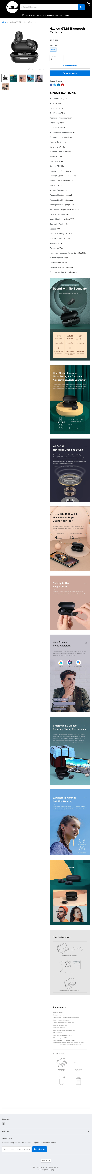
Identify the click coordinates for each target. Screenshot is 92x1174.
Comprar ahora (70, 73)
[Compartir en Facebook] (51, 84)
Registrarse (39, 1149)
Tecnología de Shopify (46, 1170)
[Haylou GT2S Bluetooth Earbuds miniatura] (5, 78)
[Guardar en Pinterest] (62, 84)
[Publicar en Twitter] (54, 84)
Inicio (4, 22)
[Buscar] (81, 7)
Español (45, 1160)
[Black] (53, 52)
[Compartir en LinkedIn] (58, 84)
